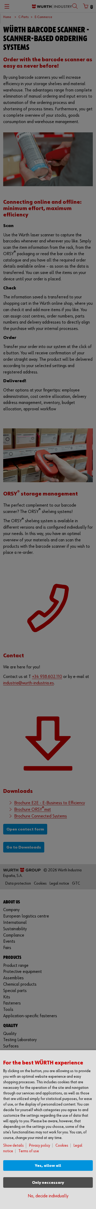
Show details (13, 1145)
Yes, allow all (48, 1166)
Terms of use (28, 1151)
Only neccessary (48, 1183)
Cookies (61, 1145)
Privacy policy (39, 1145)
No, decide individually (48, 1196)
